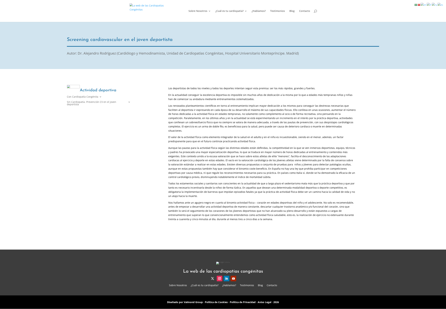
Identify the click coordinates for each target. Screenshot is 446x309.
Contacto (304, 11)
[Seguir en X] (212, 278)
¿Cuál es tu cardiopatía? (229, 11)
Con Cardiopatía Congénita (82, 97)
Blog (292, 11)
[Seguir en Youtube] (233, 278)
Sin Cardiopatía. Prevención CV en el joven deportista (91, 103)
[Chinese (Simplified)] (419, 4)
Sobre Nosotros (198, 11)
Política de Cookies (216, 302)
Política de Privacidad (243, 302)
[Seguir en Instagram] (219, 278)
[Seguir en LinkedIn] (226, 278)
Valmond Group (193, 302)
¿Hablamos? (259, 11)
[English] (424, 4)
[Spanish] (440, 4)
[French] (429, 4)
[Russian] (435, 4)
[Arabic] (416, 4)
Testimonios (277, 11)
